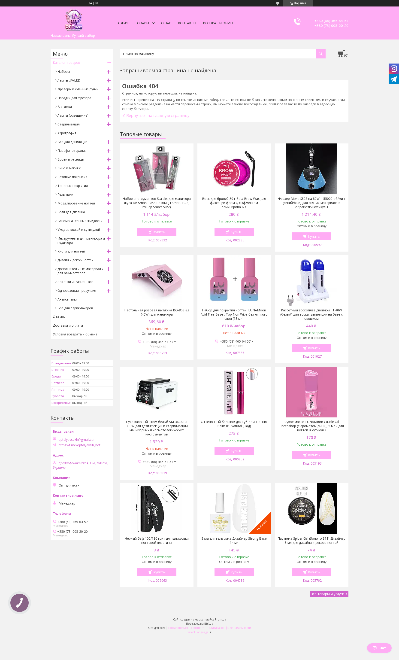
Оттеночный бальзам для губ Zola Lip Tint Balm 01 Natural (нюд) (234, 424)
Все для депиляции (72, 142)
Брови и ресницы (70, 159)
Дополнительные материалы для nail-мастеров (80, 271)
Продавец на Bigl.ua (199, 624)
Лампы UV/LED (68, 80)
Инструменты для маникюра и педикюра (81, 240)
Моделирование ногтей (76, 203)
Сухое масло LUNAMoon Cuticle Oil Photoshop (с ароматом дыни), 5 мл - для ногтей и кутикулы (311, 426)
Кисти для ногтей (71, 251)
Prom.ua (220, 619)
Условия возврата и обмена (75, 334)
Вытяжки (64, 106)
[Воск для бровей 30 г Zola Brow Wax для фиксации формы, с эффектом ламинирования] (234, 168)
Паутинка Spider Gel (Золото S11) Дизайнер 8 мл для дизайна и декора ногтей (311, 540)
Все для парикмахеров (75, 308)
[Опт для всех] (74, 18)
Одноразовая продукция (76, 290)
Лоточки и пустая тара (75, 282)
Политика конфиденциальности (229, 628)
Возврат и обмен (218, 23)
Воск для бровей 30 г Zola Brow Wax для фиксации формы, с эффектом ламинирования (234, 203)
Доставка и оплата (68, 325)
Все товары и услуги (327, 593)
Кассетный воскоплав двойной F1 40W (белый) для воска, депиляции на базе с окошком (311, 314)
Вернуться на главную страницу (158, 115)
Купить (159, 231)
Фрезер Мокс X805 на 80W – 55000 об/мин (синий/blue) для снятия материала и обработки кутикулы (311, 203)
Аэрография (66, 133)
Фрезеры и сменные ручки (77, 89)
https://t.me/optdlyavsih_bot (79, 445)
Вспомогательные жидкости (80, 221)
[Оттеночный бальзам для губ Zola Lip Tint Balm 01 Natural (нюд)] (234, 392)
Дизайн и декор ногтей (75, 260)
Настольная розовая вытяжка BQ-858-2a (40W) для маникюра (156, 312)
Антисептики (67, 299)
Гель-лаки (65, 194)
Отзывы (59, 316)
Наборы (63, 71)
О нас (166, 23)
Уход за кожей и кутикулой (78, 229)
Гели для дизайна (71, 212)
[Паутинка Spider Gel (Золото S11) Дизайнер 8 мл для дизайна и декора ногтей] (311, 508)
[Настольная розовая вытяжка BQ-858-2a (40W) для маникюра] (156, 280)
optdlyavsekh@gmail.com (77, 440)
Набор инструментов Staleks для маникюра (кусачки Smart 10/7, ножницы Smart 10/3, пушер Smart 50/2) (157, 203)
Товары (142, 23)
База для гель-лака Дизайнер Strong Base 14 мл (234, 540)
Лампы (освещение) (72, 115)
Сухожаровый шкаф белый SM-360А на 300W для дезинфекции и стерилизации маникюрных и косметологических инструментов (157, 428)
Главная (121, 23)
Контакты (187, 23)
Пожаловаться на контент (186, 628)
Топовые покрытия (72, 185)
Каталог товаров (66, 62)
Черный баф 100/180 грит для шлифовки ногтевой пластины (157, 540)
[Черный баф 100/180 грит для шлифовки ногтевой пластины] (156, 508)
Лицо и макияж (69, 168)
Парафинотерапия (72, 150)
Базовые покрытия (72, 177)
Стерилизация (68, 124)
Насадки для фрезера (74, 98)
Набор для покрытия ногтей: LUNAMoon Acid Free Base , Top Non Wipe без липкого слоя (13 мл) (234, 314)
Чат (383, 648)
